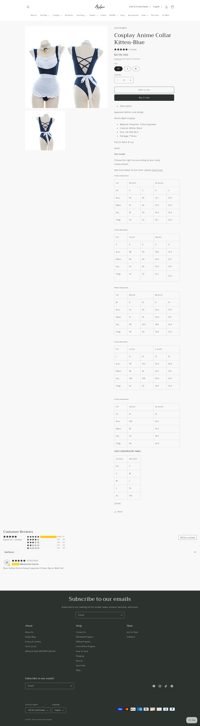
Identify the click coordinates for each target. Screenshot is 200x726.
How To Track (82, 651)
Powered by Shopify (44, 720)
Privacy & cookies (33, 642)
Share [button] (120, 512)
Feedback (131, 637)
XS (118, 69)
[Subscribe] (121, 615)
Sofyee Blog (30, 637)
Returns (79, 661)
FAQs (78, 670)
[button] (28, 7)
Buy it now (144, 97)
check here (157, 170)
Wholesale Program (84, 637)
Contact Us (81, 632)
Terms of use (30, 646)
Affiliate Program (83, 642)
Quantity (117, 75)
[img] (19, 561)
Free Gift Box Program (85, 646)
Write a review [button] (187, 537)
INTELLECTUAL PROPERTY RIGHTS (40, 651)
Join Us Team (132, 632)
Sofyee (34, 720)
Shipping (117, 59)
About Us (29, 632)
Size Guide (80, 665)
